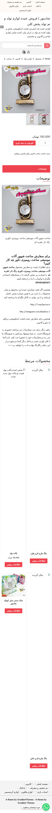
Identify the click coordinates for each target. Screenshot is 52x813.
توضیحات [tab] (42, 168)
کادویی (28, 2)
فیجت (22, 318)
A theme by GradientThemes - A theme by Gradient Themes (26, 801)
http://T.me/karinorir (40, 304)
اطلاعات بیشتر (38, 560)
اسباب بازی (27, 6)
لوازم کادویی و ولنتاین (21, 153)
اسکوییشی (14, 318)
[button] (6, 69)
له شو (47, 322)
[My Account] (28, 51)
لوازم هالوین (14, 6)
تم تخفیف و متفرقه (14, 2)
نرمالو (6, 318)
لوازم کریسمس (25, 10)
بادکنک (38, 6)
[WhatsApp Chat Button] (46, 807)
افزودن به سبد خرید (24, 143)
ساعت (43, 153)
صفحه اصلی (40, 2)
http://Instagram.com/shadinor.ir (35, 311)
